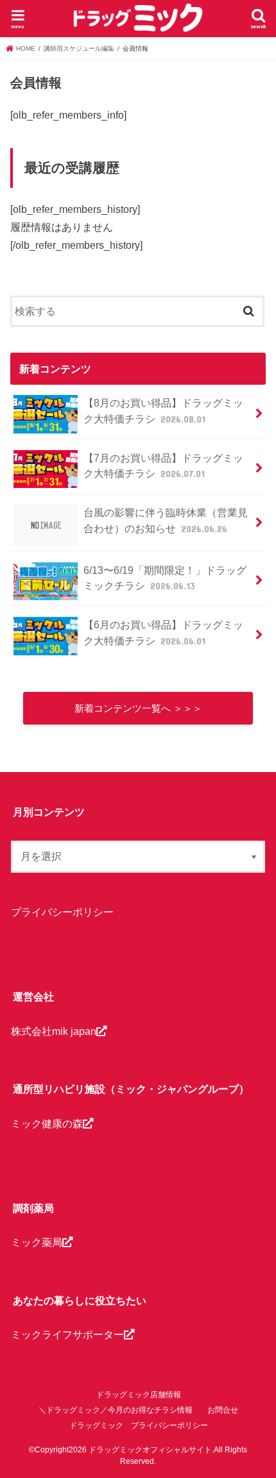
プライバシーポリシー (62, 912)
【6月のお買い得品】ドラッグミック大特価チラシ (163, 632)
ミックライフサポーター (67, 1334)
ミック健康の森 (47, 1123)
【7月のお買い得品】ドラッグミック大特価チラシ (163, 466)
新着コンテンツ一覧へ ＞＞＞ (138, 708)
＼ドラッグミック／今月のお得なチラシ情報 (116, 1410)
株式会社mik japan (53, 1031)
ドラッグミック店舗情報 (138, 1394)
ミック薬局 (36, 1242)
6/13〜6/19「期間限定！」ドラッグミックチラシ (164, 578)
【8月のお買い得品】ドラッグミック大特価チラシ (163, 410)
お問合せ (222, 1410)
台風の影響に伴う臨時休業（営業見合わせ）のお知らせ (165, 520)
